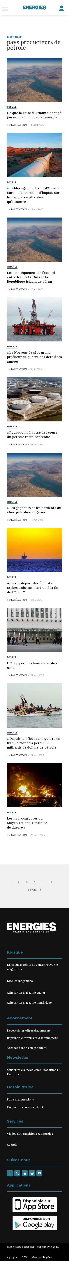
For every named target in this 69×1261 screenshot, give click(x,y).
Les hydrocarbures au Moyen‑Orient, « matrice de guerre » (27, 822)
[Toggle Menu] (5, 9)
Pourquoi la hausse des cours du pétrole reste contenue (32, 434)
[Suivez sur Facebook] (10, 1173)
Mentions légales (41, 1257)
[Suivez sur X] (17, 1173)
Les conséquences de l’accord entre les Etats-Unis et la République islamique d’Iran (31, 277)
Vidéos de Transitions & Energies (30, 1133)
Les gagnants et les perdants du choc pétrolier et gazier (34, 510)
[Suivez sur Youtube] (39, 1173)
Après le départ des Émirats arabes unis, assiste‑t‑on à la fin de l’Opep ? (32, 587)
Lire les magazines (20, 981)
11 (50, 882)
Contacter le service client (25, 1107)
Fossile (12, 106)
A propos (12, 1257)
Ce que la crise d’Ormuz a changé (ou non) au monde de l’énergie (34, 115)
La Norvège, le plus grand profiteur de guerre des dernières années (34, 357)
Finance (12, 266)
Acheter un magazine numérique (29, 1002)
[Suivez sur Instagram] (32, 1173)
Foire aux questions (20, 1099)
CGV (24, 1257)
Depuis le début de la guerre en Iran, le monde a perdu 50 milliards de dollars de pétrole (33, 743)
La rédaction (19, 125)
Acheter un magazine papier (26, 992)
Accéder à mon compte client (27, 1048)
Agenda (12, 1144)
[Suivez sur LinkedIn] (25, 1173)
